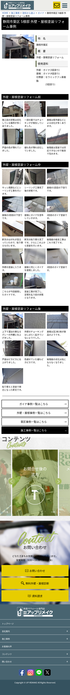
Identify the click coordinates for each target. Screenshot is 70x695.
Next (58, 481)
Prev (11, 481)
